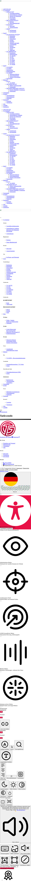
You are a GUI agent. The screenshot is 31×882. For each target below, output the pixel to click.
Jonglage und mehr (14, 43)
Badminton (12, 36)
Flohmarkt (9, 98)
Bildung (5, 80)
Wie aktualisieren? (21, 810)
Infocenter (12, 26)
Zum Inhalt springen (5, 866)
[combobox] (15, 483)
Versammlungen (10, 95)
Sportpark (5, 99)
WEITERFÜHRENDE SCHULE (15, 88)
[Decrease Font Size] (1, 717)
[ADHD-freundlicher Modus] (1, 636)
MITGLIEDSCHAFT (12, 20)
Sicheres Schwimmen (15, 77)
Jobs (4, 104)
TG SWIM (12, 64)
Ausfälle (5, 105)
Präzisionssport (13, 54)
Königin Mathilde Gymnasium (17, 90)
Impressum (19, 468)
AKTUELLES (7, 9)
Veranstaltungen (10, 97)
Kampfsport (12, 53)
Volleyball (12, 50)
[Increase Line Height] (1, 732)
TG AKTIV (13, 56)
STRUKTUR (9, 12)
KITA (7, 81)
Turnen (11, 48)
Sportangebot (9, 70)
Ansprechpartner (14, 27)
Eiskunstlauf (13, 39)
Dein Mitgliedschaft (14, 23)
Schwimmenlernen (14, 75)
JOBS (7, 29)
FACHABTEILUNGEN (12, 34)
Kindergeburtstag (10, 71)
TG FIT (12, 57)
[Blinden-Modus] (1, 671)
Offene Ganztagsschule (15, 85)
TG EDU (12, 58)
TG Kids (4, 326)
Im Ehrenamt (13, 30)
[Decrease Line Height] (1, 738)
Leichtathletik (13, 44)
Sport (4, 33)
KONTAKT (9, 24)
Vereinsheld (6, 92)
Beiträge (12, 22)
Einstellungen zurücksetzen (7, 868)
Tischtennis (12, 47)
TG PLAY (12, 63)
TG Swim (5, 336)
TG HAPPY (9, 67)
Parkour (12, 46)
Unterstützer (13, 19)
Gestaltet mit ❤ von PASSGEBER (8, 469)
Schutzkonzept (6, 376)
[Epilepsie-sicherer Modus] (1, 707)
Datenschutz (26, 468)
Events (5, 94)
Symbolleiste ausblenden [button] (6, 528)
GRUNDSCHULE (11, 84)
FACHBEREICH (10, 51)
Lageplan (8, 101)
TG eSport (12, 60)
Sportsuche (6, 107)
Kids (4, 65)
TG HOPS (12, 82)
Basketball (12, 37)
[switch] (0, 565)
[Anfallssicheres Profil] (1, 601)
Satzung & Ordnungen (15, 16)
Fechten (12, 40)
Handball (12, 41)
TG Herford (6, 10)
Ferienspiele (9, 78)
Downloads (12, 17)
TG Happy (5, 317)
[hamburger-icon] (0, 217)
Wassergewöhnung (14, 74)
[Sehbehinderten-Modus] (1, 565)
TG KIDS (12, 61)
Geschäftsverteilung (14, 13)
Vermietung (9, 102)
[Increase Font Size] (1, 712)
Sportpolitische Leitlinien (16, 14)
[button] (0, 494)
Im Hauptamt (13, 31)
